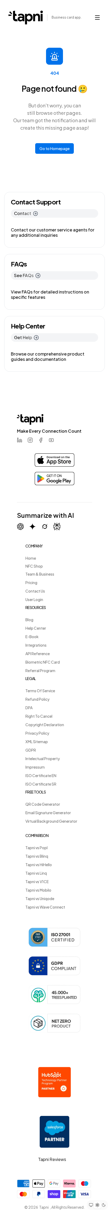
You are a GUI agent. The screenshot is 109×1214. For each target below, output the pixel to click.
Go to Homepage (54, 148)
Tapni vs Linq (36, 873)
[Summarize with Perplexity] (56, 527)
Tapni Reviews (52, 1159)
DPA (29, 707)
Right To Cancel (38, 716)
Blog (29, 619)
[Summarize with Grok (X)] (44, 526)
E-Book (32, 636)
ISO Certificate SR (40, 784)
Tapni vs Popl (36, 847)
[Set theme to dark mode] (104, 1205)
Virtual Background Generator (51, 821)
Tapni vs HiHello (38, 864)
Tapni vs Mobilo (38, 890)
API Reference (37, 653)
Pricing (31, 582)
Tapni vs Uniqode (39, 898)
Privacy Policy (37, 733)
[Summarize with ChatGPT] (20, 526)
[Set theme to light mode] (97, 1205)
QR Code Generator (42, 804)
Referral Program (40, 670)
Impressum (35, 767)
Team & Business (39, 574)
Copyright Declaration (44, 724)
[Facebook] (40, 440)
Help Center (35, 628)
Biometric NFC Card (42, 662)
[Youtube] (51, 440)
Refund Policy (37, 699)
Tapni (44, 1207)
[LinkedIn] (19, 440)
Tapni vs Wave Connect (45, 907)
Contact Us (35, 591)
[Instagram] (30, 440)
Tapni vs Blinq (36, 856)
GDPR (30, 750)
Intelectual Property (42, 758)
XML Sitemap (36, 741)
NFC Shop (34, 566)
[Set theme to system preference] (91, 1205)
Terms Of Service (40, 690)
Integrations (36, 645)
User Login (34, 599)
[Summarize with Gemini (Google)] (32, 526)
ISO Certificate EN (40, 775)
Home (30, 558)
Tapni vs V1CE (37, 881)
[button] (97, 17)
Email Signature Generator (48, 812)
